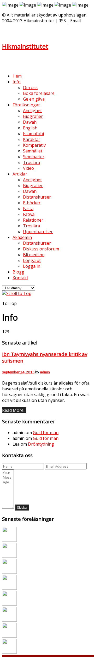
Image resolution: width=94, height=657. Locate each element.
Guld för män (45, 432)
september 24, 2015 (18, 372)
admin (45, 372)
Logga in (31, 266)
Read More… (14, 410)
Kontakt (20, 278)
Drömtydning (41, 444)
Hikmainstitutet (25, 46)
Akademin (22, 237)
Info (17, 82)
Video (28, 168)
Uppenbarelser (38, 231)
